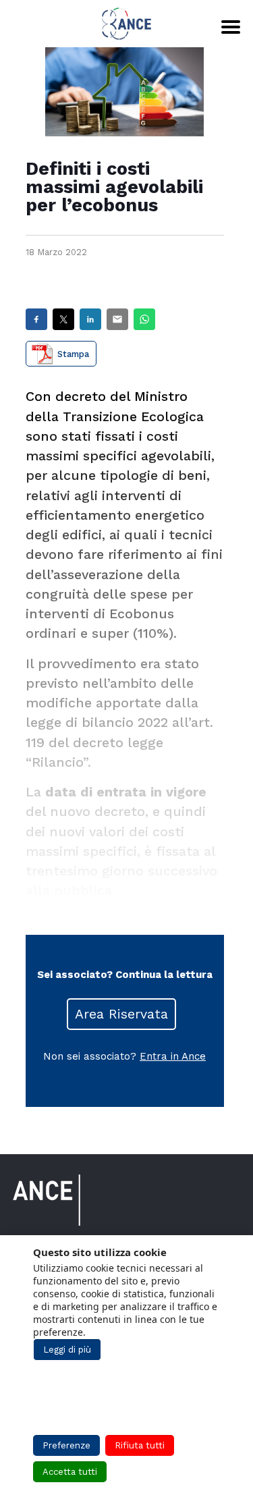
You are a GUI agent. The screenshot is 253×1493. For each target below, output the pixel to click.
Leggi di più (67, 1350)
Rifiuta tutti (140, 1445)
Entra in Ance (173, 1056)
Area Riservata (121, 1014)
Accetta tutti (70, 1472)
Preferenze (66, 1445)
